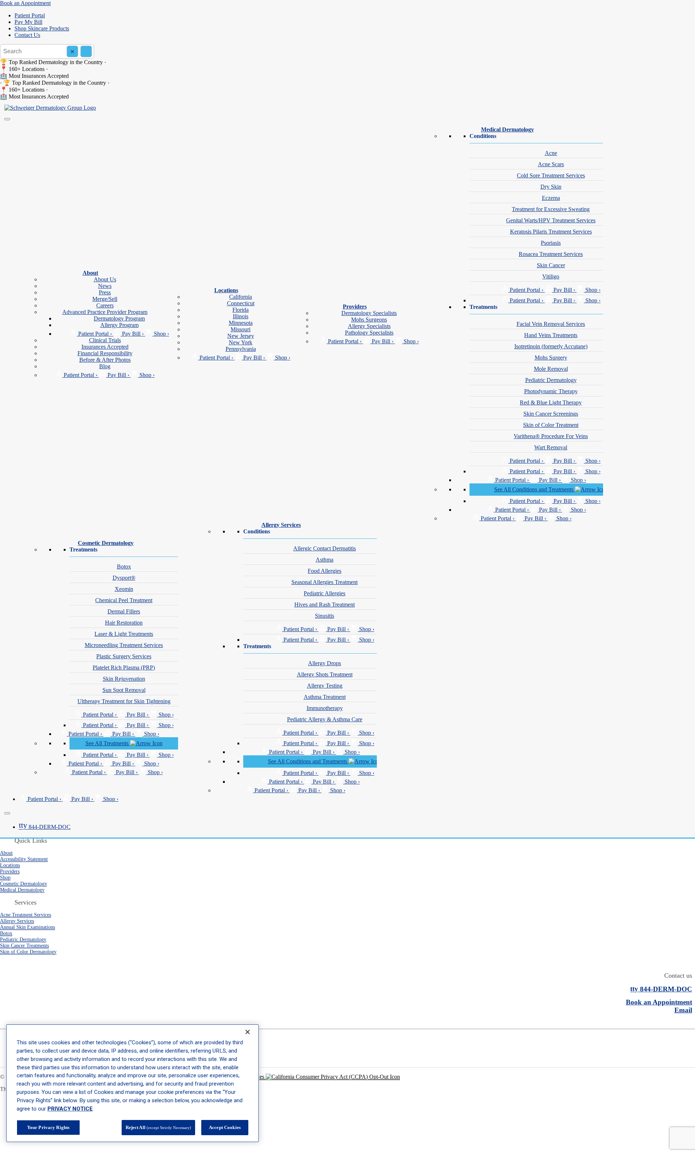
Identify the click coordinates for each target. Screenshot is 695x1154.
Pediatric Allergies (324, 593)
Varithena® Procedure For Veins (551, 436)
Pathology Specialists (369, 333)
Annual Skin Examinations (27, 927)
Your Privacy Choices (240, 1077)
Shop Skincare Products (41, 28)
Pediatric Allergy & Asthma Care (324, 719)
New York (240, 342)
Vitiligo (550, 276)
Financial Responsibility (104, 353)
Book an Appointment (25, 3)
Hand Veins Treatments (550, 335)
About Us (105, 279)
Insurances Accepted (105, 347)
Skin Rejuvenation (124, 679)
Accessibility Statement (24, 859)
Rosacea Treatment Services (551, 254)
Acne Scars (551, 164)
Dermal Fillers (124, 611)
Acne (551, 153)
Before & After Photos (105, 360)
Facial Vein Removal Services (551, 324)
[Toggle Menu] (7, 119)
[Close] (7, 813)
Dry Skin (550, 187)
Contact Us (27, 35)
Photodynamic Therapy (551, 391)
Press (105, 292)
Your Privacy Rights (48, 1127)
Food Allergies (324, 571)
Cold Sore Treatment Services (551, 175)
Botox (124, 566)
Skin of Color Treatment (550, 425)
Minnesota (241, 323)
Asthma (324, 560)
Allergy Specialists (369, 326)
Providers (355, 306)
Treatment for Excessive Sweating (551, 209)
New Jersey (240, 336)
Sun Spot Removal (124, 690)
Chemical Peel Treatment (123, 600)
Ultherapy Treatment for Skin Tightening (123, 701)
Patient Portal (29, 15)
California (240, 297)
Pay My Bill (28, 22)
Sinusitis (324, 616)
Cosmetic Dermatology (106, 543)
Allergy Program (119, 325)
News (104, 286)
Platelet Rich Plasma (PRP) (124, 667)
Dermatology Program (119, 318)
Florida (240, 310)
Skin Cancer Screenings (550, 414)
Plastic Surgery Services (123, 656)
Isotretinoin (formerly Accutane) (550, 346)
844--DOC (45, 827)
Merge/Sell (104, 299)
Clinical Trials (105, 340)
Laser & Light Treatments (123, 634)
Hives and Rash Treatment (324, 604)
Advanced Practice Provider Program (104, 312)
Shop (5, 877)
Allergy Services (281, 525)
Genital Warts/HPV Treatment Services (550, 220)
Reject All (158, 1127)
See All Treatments (107, 743)
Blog (104, 366)
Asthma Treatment (325, 697)
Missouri (240, 329)
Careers (105, 305)
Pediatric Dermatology (551, 380)
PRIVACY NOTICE (70, 1108)
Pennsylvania (241, 349)
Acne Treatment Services (25, 915)
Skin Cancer (551, 265)
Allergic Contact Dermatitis (324, 548)
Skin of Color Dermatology (28, 951)
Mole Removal (551, 369)
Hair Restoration (124, 623)
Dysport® (124, 578)
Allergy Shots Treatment (325, 674)
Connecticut (240, 303)
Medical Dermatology (507, 129)
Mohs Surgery (551, 357)
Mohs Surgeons (369, 319)
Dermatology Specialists (369, 313)
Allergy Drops (324, 663)
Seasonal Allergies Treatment (324, 582)
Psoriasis (551, 243)
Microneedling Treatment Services (124, 645)
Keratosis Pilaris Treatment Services (551, 231)
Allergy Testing (324, 686)
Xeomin (124, 589)
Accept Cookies (225, 1127)
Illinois (240, 316)
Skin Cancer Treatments (24, 945)
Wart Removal (550, 447)
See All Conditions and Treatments (534, 489)
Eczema (551, 198)
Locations (226, 290)
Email (683, 1010)
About (90, 273)
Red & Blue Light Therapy (551, 402)
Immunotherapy (325, 708)
